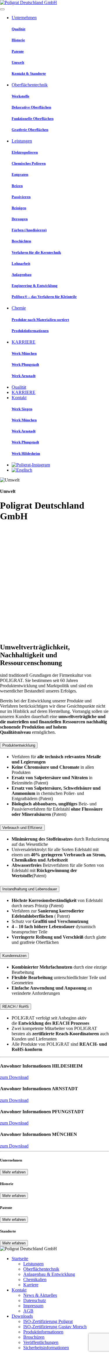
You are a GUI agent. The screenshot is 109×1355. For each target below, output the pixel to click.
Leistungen (33, 1263)
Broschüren (33, 1337)
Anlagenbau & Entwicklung (49, 1274)
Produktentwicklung (18, 745)
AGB (28, 1310)
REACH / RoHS (15, 1006)
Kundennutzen (14, 955)
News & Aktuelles (40, 1295)
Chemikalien (35, 1279)
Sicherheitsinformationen (46, 1347)
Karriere (30, 1284)
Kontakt (19, 1289)
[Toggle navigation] (2, 9)
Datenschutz (34, 1300)
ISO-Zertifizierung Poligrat (48, 1321)
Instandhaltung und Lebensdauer (29, 889)
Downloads (22, 1316)
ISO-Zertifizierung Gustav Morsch (55, 1326)
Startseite (20, 1258)
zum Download (14, 1077)
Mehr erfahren (14, 1172)
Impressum (33, 1305)
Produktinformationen (43, 1331)
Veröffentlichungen (40, 1342)
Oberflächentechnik (41, 1269)
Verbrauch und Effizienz (22, 827)
